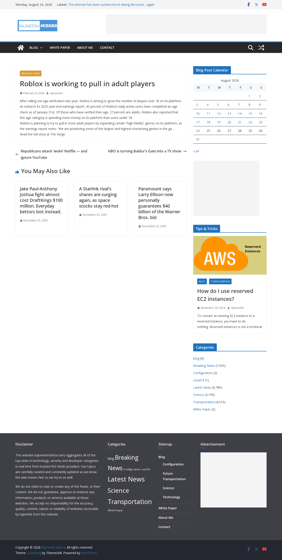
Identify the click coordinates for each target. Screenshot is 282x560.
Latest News (202, 387)
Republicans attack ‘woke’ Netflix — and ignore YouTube (54, 154)
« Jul (196, 151)
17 (198, 122)
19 (219, 122)
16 (260, 113)
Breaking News (31, 73)
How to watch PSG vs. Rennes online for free (100, 2)
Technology (171, 497)
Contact (107, 47)
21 (239, 122)
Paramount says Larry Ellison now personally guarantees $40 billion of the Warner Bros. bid (159, 203)
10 (198, 113)
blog (202, 281)
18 (208, 122)
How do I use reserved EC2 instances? (225, 294)
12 (219, 113)
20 (229, 122)
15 (250, 113)
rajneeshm (56, 93)
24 (198, 131)
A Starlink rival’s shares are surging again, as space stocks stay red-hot (99, 197)
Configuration (220, 281)
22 (250, 122)
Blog (34, 47)
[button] (40, 48)
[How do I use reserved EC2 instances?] (230, 255)
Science (198, 395)
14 (239, 113)
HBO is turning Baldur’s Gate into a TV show (144, 151)
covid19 (198, 380)
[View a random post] (261, 47)
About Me (85, 47)
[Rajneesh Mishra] (20, 47)
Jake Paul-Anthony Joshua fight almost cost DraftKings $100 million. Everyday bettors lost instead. (41, 200)
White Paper (60, 47)
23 (260, 122)
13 (229, 113)
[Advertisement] (186, 24)
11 (208, 113)
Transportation (204, 402)
